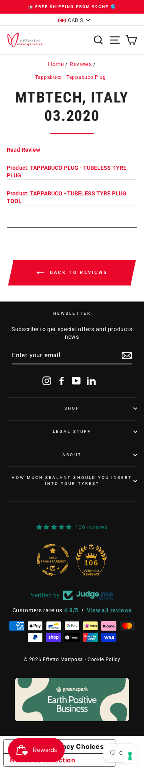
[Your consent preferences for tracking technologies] (130, 756)
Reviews (81, 64)
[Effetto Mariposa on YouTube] (76, 380)
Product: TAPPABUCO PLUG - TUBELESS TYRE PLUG (66, 172)
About (71, 454)
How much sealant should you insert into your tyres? (72, 480)
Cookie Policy (104, 659)
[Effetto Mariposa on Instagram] (46, 380)
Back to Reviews (78, 272)
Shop (72, 408)
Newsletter (72, 313)
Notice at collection (43, 760)
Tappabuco (48, 77)
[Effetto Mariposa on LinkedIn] (91, 380)
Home (56, 64)
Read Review (23, 150)
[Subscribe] (127, 355)
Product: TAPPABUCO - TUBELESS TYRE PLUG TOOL (66, 197)
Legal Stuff (72, 431)
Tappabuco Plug (86, 77)
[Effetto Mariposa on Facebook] (61, 380)
